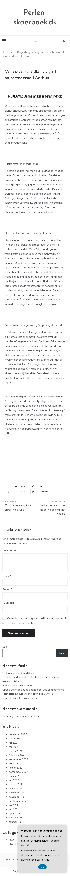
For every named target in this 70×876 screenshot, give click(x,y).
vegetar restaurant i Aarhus (21, 133)
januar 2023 (15, 767)
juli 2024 (13, 742)
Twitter (43, 486)
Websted (8, 602)
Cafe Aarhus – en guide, (35, 267)
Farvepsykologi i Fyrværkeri (17, 685)
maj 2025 (14, 738)
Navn (6, 576)
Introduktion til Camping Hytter (19, 698)
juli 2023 (13, 763)
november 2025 (18, 734)
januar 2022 (15, 788)
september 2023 (18, 759)
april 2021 (14, 813)
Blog (11, 839)
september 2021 (18, 800)
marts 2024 (15, 750)
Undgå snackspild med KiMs (18, 673)
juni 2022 (14, 780)
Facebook (19, 486)
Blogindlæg (15, 844)
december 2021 (18, 792)
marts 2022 (15, 784)
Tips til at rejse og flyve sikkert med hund (18, 507)
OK (42, 867)
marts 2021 (15, 817)
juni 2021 (14, 809)
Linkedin (43, 492)
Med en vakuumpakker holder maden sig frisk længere (52, 509)
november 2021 (18, 796)
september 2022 (18, 771)
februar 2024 (16, 755)
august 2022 (16, 775)
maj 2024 (14, 746)
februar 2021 (16, 821)
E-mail (7, 589)
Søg (4, 646)
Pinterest (19, 492)
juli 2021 (13, 805)
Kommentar (10, 550)
